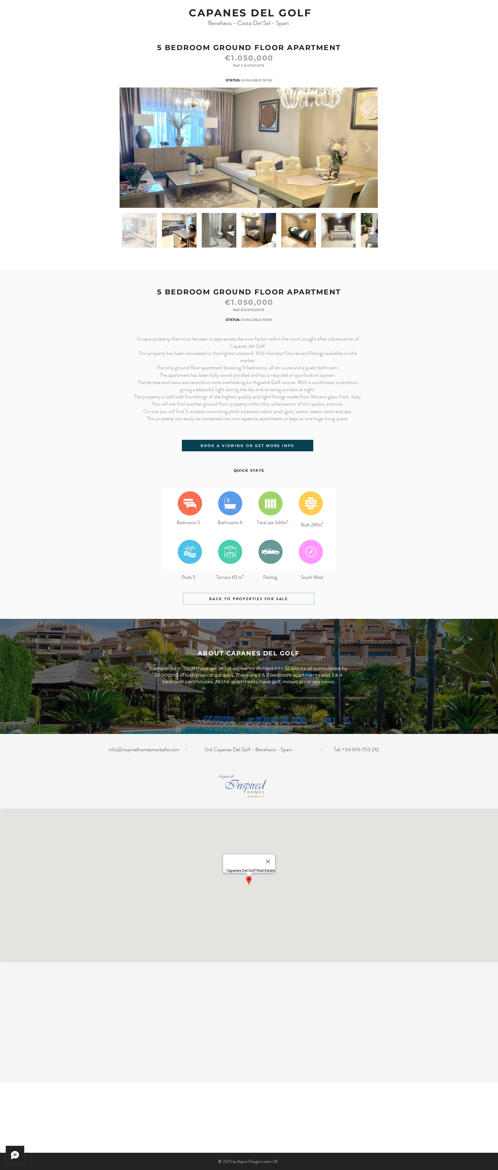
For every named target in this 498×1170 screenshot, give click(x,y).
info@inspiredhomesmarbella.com (144, 749)
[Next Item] (368, 147)
